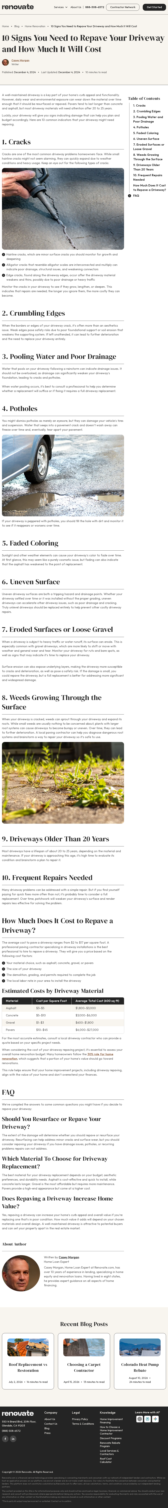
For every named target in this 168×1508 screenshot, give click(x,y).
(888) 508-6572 (11, 1430)
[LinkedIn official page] (13, 1439)
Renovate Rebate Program (110, 1444)
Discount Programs (111, 1438)
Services (59, 7)
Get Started (154, 7)
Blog (46, 1428)
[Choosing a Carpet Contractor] (84, 1361)
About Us (75, 7)
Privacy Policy (80, 1419)
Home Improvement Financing (111, 1421)
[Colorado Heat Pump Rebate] (140, 1361)
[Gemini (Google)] (155, 1419)
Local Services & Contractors (109, 1452)
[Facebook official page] (5, 1439)
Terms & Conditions (83, 1423)
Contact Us (50, 1423)
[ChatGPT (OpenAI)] (139, 1419)
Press (47, 1433)
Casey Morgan (20, 60)
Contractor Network (122, 7)
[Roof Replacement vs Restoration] (28, 1361)
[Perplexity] (147, 1419)
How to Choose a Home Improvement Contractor (111, 1430)
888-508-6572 (94, 7)
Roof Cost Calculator (106, 1460)
